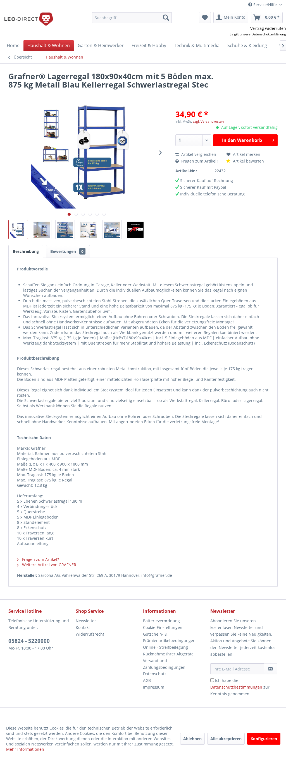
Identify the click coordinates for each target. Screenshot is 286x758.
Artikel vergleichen (200, 154)
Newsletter (86, 620)
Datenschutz (154, 673)
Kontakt (83, 627)
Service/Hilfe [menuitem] (265, 4)
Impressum (153, 687)
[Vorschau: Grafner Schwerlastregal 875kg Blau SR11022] (18, 229)
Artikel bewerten (248, 161)
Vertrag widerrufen (268, 28)
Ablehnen (192, 738)
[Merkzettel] (205, 17)
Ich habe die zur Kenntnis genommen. (240, 687)
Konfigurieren (264, 738)
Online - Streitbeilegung (165, 647)
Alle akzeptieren (226, 738)
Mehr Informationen (25, 749)
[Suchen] (166, 17)
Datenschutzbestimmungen (236, 687)
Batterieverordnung (161, 620)
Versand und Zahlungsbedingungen (164, 664)
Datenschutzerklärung (268, 34)
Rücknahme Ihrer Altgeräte (168, 654)
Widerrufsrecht (90, 634)
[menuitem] (132, 17)
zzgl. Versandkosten (208, 121)
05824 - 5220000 (29, 641)
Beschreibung (26, 251)
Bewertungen (67, 251)
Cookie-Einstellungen (162, 627)
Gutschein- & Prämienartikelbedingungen (169, 637)
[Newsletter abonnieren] (270, 668)
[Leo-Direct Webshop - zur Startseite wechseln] (28, 19)
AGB (147, 680)
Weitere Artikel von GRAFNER (48, 564)
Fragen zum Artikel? (199, 161)
